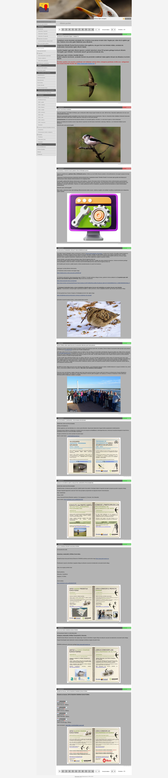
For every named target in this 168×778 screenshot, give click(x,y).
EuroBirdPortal (68, 349)
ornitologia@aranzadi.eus (73, 436)
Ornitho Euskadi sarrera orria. (44, 21)
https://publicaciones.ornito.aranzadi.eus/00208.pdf (69, 272)
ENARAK (40, 134)
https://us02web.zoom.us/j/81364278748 (66, 583)
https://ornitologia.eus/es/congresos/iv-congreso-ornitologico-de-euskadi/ (74, 295)
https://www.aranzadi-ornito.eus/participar (67, 280)
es (125, 18)
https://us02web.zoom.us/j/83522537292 (73, 499)
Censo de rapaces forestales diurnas (46, 127)
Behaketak (40, 28)
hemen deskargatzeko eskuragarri (94, 253)
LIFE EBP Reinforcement (65, 353)
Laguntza (40, 53)
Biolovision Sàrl (78, 776)
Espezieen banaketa (42, 38)
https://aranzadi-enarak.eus (86, 63)
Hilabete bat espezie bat (43, 97)
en (128, 18)
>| (92, 29)
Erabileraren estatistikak (43, 63)
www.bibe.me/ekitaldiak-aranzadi (75, 725)
